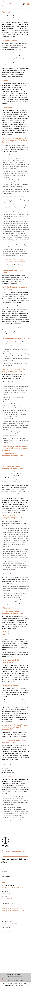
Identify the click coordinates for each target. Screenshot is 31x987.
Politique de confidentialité (11, 929)
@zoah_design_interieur (16, 976)
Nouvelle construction (9, 918)
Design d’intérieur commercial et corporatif (13, 911)
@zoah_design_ (21, 974)
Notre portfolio (7, 880)
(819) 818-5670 (6, 893)
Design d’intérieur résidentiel (12, 908)
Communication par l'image (15, 985)
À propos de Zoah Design (10, 878)
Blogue (4, 882)
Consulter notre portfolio (13, 851)
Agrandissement (7, 916)
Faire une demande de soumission (15, 855)
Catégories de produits (9, 923)
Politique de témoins (9, 931)
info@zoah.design (7, 898)
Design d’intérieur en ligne (11, 914)
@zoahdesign (10, 974)
